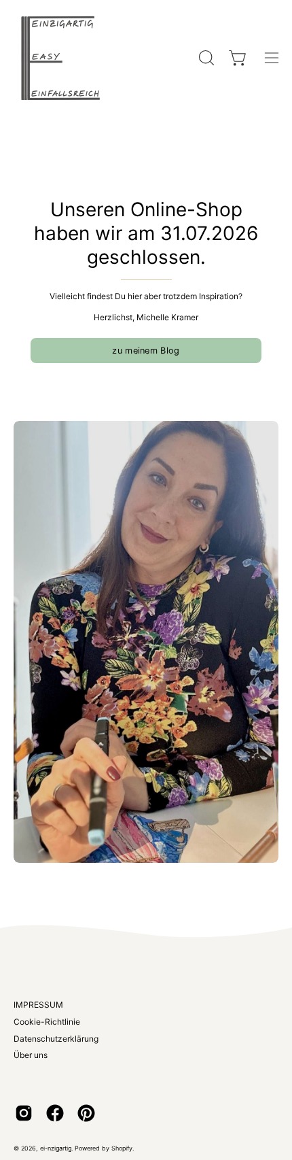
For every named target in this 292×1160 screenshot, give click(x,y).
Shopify (121, 1148)
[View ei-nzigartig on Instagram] (24, 1113)
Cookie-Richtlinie (47, 1022)
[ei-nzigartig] (61, 57)
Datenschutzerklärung (56, 1039)
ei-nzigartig (55, 1148)
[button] (205, 57)
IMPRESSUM (38, 1005)
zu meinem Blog (145, 350)
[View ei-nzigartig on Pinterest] (86, 1113)
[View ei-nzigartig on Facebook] (55, 1113)
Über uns (31, 1055)
